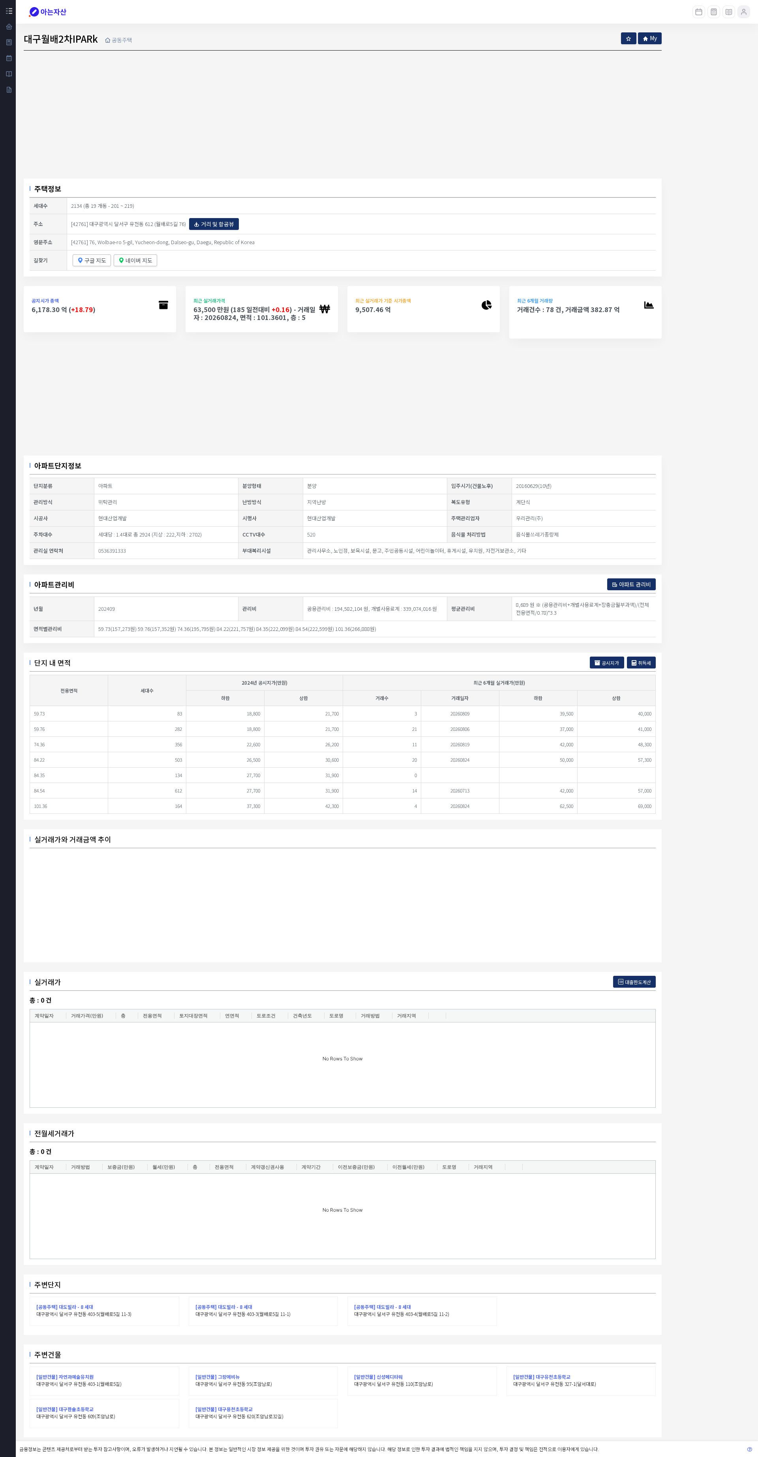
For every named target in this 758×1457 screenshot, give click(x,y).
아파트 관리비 (635, 584)
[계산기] (713, 12)
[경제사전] (728, 12)
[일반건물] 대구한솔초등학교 (65, 1409)
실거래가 (47, 982)
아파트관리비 (54, 584)
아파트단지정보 (57, 465)
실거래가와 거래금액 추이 (72, 839)
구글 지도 (95, 260)
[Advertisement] (343, 397)
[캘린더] (698, 12)
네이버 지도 (139, 260)
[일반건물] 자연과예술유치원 (65, 1376)
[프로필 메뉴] (743, 12)
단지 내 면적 (52, 662)
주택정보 (47, 188)
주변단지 (47, 1284)
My (653, 38)
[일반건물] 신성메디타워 (378, 1376)
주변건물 (47, 1354)
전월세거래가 (54, 1133)
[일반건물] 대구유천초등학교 (541, 1376)
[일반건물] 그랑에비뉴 (217, 1376)
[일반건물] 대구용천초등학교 (224, 1409)
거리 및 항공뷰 (217, 224)
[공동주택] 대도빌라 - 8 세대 (64, 1306)
